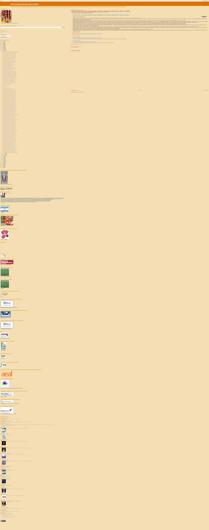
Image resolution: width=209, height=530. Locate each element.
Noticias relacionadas (76, 35)
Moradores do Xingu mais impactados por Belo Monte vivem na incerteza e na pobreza (13, 508)
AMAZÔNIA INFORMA (5, 507)
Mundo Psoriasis (4, 494)
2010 (2, 166)
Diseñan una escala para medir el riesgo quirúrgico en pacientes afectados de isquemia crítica (101, 15)
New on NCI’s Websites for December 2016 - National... (9, 99)
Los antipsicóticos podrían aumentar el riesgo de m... (9, 82)
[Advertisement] (79, 82)
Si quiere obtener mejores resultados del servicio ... (9, 109)
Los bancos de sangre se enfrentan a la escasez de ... (9, 139)
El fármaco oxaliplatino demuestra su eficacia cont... (9, 129)
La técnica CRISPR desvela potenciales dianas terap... (9, 150)
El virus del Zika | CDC (5, 87)
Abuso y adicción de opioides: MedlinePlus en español (9, 108)
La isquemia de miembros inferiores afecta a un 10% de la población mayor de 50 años (87, 37)
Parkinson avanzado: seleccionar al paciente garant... (9, 102)
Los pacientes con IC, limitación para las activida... (8, 146)
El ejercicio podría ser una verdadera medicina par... (9, 134)
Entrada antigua (205, 90)
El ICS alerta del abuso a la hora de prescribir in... (8, 128)
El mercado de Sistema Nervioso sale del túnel (8, 64)
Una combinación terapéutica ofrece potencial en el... (9, 60)
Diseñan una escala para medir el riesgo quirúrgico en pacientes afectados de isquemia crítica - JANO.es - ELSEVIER (90, 12)
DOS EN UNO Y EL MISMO (5, 467)
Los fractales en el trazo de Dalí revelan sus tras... (9, 100)
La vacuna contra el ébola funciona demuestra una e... (9, 61)
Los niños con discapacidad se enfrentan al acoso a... (9, 69)
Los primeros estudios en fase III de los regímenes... (9, 126)
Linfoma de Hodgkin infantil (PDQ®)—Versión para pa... (9, 73)
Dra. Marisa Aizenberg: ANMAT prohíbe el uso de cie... (9, 141)
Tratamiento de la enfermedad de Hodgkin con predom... (9, 76)
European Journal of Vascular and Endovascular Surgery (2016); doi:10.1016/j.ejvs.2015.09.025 (87, 33)
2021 (2, 45)
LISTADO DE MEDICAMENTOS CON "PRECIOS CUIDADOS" (10, 511)
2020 (2, 46)
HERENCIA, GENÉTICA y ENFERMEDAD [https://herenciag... (10, 51)
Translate (8, 37)
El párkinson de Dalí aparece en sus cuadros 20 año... (9, 117)
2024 (2, 43)
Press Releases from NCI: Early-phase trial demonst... (9, 121)
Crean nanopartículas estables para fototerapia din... (9, 144)
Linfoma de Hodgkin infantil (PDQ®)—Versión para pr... (9, 74)
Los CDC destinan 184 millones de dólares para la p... (9, 133)
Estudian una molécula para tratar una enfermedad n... (9, 53)
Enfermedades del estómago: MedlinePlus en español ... (9, 65)
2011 (2, 165)
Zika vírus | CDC (4, 86)
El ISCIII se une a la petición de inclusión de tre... (8, 59)
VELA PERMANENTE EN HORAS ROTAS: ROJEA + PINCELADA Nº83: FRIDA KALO (17, 441)
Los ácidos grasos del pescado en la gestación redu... (9, 105)
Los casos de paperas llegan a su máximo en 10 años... (9, 131)
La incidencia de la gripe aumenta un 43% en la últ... (9, 103)
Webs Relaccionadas (76, 32)
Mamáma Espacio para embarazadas (7, 514)
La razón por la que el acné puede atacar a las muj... (9, 79)
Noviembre (3, 476)
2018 (2, 48)
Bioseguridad (4, 427)
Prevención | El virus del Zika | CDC (7, 84)
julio (2, 156)
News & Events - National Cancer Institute (7, 118)
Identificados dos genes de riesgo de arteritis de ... (8, 98)
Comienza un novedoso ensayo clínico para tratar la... (9, 149)
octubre (3, 154)
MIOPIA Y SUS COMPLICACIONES (11, 470)
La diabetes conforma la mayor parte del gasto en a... (9, 71)
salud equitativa (8, 193)
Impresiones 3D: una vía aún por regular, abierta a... (9, 148)
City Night (7, 479)
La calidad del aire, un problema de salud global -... (8, 107)
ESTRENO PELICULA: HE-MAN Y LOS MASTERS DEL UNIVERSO (15, 454)
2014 (2, 163)
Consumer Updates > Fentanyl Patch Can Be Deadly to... (9, 104)
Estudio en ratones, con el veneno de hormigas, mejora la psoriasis (15, 495)
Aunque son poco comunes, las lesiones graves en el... (9, 136)
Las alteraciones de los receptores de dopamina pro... (9, 55)
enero (3, 161)
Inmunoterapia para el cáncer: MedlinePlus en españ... (9, 115)
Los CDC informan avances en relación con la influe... (9, 72)
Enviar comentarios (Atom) (80, 92)
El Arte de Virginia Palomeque (6, 478)
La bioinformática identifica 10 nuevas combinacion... (9, 123)
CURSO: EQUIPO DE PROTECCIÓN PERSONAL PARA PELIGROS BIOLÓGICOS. (17, 428)
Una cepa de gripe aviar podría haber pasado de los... (9, 137)
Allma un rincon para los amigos (7, 513)
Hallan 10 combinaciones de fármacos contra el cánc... (9, 90)
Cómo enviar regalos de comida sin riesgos (8, 138)
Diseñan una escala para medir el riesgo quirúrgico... (9, 92)
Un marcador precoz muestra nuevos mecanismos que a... (10, 130)
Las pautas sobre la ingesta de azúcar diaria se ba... (9, 142)
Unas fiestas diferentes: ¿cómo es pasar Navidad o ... (9, 140)
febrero (3, 160)
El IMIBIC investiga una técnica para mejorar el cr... (9, 127)
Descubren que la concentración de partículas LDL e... (9, 91)
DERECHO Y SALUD (5, 515)
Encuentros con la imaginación (6, 485)
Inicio (141, 90)
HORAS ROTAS (4, 440)
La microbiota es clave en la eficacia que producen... (9, 56)
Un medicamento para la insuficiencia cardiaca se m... (9, 110)
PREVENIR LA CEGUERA (6, 469)
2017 (2, 49)
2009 (2, 167)
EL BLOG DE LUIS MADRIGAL (6, 466)
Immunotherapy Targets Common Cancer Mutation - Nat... (10, 119)
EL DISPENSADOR (5, 418)
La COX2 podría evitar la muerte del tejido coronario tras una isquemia (84, 41)
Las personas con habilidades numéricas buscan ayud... (9, 145)
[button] (202, 16)
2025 (2, 42)
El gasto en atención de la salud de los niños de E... (9, 80)
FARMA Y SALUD (4, 510)
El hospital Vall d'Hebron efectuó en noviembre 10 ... (9, 97)
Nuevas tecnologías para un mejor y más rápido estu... (9, 106)
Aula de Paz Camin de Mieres (6, 453)
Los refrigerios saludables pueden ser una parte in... (9, 68)
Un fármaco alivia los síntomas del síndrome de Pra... (9, 95)
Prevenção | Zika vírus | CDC (6, 83)
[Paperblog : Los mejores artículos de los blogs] (3, 256)
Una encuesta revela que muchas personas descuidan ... (9, 135)
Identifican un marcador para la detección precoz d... (9, 94)
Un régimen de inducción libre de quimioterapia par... (9, 122)
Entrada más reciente (74, 90)
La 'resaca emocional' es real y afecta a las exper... (9, 113)
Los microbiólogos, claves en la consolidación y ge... (9, 125)
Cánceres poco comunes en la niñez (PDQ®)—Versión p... (10, 152)
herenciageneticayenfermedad (24, 4)
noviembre (3, 153)
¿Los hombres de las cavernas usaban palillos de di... (9, 77)
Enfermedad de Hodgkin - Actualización (7, 88)
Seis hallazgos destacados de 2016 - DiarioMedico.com (9, 57)
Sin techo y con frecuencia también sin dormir (8, 78)
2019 (2, 47)
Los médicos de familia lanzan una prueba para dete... (9, 96)
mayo (3, 158)
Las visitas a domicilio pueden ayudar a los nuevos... (9, 111)
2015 (2, 162)
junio (3, 157)
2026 (2, 41)
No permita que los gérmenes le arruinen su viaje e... (9, 67)
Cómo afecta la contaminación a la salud (7, 63)
